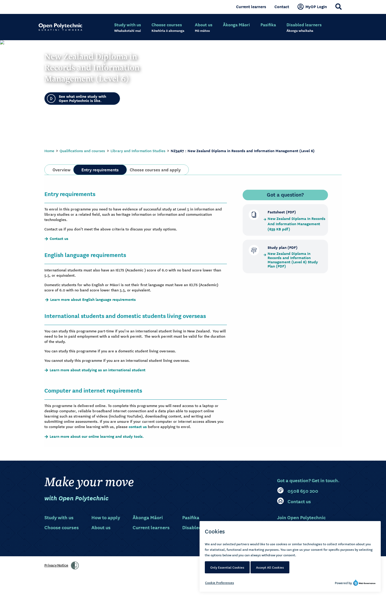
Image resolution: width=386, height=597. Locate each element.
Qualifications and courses (82, 150)
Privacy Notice (56, 565)
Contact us (59, 238)
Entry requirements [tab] (100, 169)
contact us (138, 426)
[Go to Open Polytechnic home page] (60, 27)
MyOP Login (316, 6)
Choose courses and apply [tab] (155, 169)
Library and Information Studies (138, 150)
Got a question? (285, 194)
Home (49, 150)
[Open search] (338, 6)
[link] (75, 565)
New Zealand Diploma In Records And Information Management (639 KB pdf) (296, 224)
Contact (281, 6)
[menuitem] (127, 28)
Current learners (251, 6)
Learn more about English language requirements (93, 299)
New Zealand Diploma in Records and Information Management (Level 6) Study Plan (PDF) (293, 259)
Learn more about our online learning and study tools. (97, 436)
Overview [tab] (61, 169)
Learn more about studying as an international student (97, 370)
